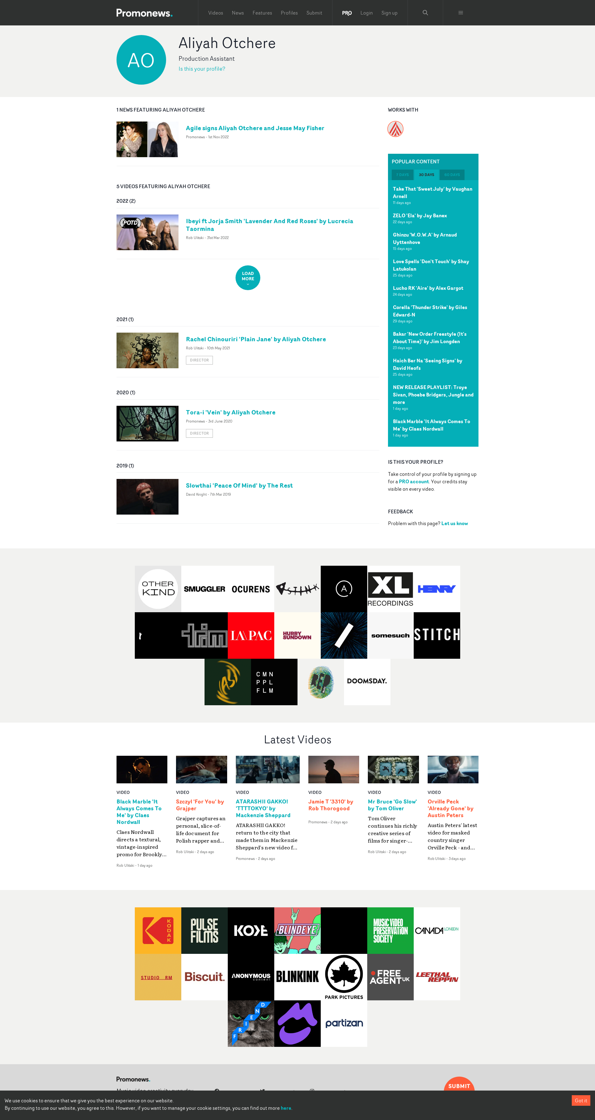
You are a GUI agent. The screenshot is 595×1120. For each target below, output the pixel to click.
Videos (215, 12)
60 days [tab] (452, 174)
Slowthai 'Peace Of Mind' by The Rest (239, 485)
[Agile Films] (395, 125)
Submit (314, 12)
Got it (581, 1100)
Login (366, 12)
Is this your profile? (201, 69)
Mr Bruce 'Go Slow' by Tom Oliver (392, 805)
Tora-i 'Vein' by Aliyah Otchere (230, 412)
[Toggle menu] (461, 13)
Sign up (389, 12)
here (286, 1108)
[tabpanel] (433, 313)
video (123, 792)
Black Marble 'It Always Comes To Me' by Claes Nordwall (431, 425)
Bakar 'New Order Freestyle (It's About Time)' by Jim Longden (430, 337)
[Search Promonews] (425, 13)
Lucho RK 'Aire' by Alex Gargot (428, 288)
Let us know (454, 523)
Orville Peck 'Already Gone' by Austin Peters (451, 808)
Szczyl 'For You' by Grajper (200, 805)
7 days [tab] (402, 174)
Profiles (289, 12)
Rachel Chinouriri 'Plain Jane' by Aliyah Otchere (256, 339)
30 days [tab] (426, 174)
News (238, 12)
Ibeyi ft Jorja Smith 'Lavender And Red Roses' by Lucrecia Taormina (269, 224)
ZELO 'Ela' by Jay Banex (420, 215)
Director (199, 360)
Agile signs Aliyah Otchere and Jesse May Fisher (255, 128)
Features (262, 12)
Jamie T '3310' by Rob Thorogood (330, 805)
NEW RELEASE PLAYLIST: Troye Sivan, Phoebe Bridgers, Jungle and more (433, 394)
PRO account (414, 481)
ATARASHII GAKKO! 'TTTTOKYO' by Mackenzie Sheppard (263, 808)
